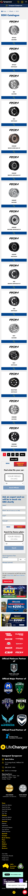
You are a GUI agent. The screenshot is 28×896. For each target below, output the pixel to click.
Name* (4, 505)
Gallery (4, 844)
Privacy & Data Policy (11, 888)
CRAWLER (14, 417)
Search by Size (6, 807)
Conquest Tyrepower (15, 5)
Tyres (3, 803)
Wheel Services (6, 831)
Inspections (5, 825)
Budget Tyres (5, 858)
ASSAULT (14, 146)
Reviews (4, 848)
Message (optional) (7, 562)
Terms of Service (20, 575)
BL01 (14, 335)
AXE (14, 281)
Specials (4, 833)
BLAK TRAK (14, 390)
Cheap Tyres (5, 860)
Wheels (4, 815)
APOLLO (14, 37)
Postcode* (5, 521)
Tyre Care (4, 811)
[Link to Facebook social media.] (14, 892)
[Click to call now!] (18, 2)
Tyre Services (5, 829)
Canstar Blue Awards (7, 856)
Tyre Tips (4, 813)
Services (4, 821)
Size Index (4, 854)
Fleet (3, 840)
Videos (4, 846)
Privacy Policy (10, 575)
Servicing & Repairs (7, 827)
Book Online (6, 838)
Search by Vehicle (7, 805)
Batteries (4, 823)
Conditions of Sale (21, 888)
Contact (4, 835)
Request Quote (8, 581)
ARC (14, 92)
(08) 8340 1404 (10, 767)
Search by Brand (6, 809)
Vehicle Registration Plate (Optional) (9, 556)
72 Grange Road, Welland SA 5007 (14, 763)
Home (4, 11)
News (4, 842)
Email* (4, 516)
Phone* (11, 510)
